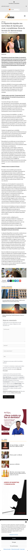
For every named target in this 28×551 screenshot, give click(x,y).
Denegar (14, 542)
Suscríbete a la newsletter (14, 3)
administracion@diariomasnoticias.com (11, 391)
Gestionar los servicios (13, 534)
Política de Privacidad (16, 392)
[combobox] (13, 6)
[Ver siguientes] (5, 479)
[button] (26, 522)
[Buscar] (26, 6)
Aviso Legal (22, 549)
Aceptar (14, 538)
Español (12, 9)
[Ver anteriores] (2, 479)
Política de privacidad (15, 549)
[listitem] (13, 445)
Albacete (3, 21)
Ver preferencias (14, 546)
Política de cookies (7, 549)
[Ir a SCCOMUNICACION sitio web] (14, 497)
